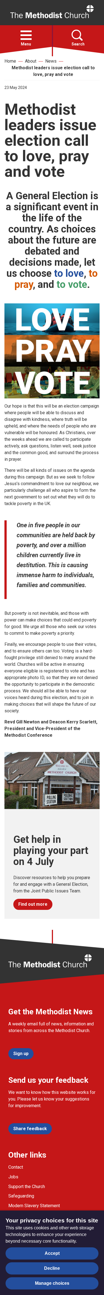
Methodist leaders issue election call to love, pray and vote (53, 71)
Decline (52, 1268)
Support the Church (26, 1186)
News (51, 61)
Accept (52, 1253)
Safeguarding (21, 1196)
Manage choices (52, 1283)
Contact (15, 1167)
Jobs (13, 1176)
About (30, 61)
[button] (26, 35)
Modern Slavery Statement (34, 1205)
